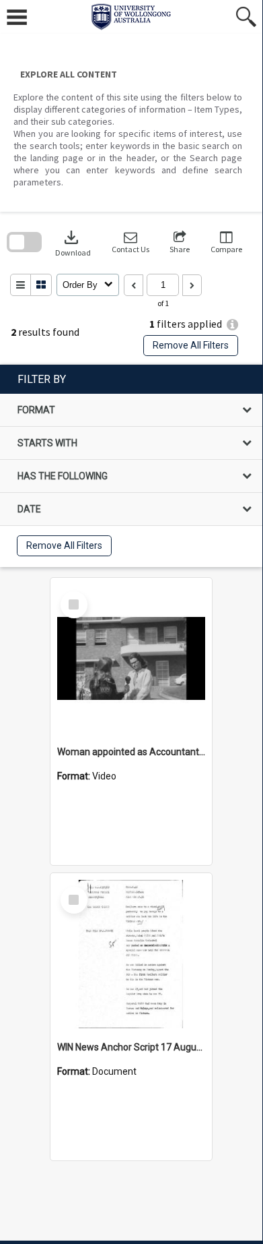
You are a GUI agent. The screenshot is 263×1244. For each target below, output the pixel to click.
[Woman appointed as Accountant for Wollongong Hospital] (131, 659)
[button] (130, 242)
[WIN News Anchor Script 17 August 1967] (131, 954)
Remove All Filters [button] (191, 345)
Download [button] (73, 242)
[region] (131, 466)
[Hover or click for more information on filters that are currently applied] (232, 325)
